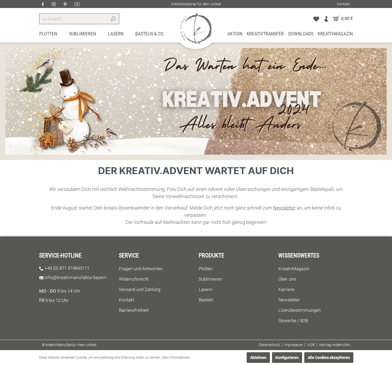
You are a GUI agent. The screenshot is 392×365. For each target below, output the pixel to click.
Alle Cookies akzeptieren (329, 357)
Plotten (206, 268)
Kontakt (343, 4)
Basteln (206, 299)
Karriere (286, 289)
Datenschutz (269, 345)
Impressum (293, 345)
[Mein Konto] (326, 19)
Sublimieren (210, 279)
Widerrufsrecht (134, 279)
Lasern (205, 289)
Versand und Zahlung (139, 289)
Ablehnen (258, 357)
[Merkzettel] (316, 19)
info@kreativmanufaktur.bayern (76, 277)
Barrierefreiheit (134, 310)
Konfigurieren (287, 357)
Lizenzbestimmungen (299, 310)
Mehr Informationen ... (177, 357)
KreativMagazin (293, 268)
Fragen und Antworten (141, 268)
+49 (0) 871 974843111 (67, 268)
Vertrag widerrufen (334, 345)
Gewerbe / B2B (293, 320)
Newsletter (289, 299)
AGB (311, 345)
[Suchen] (113, 18)
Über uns (287, 279)
